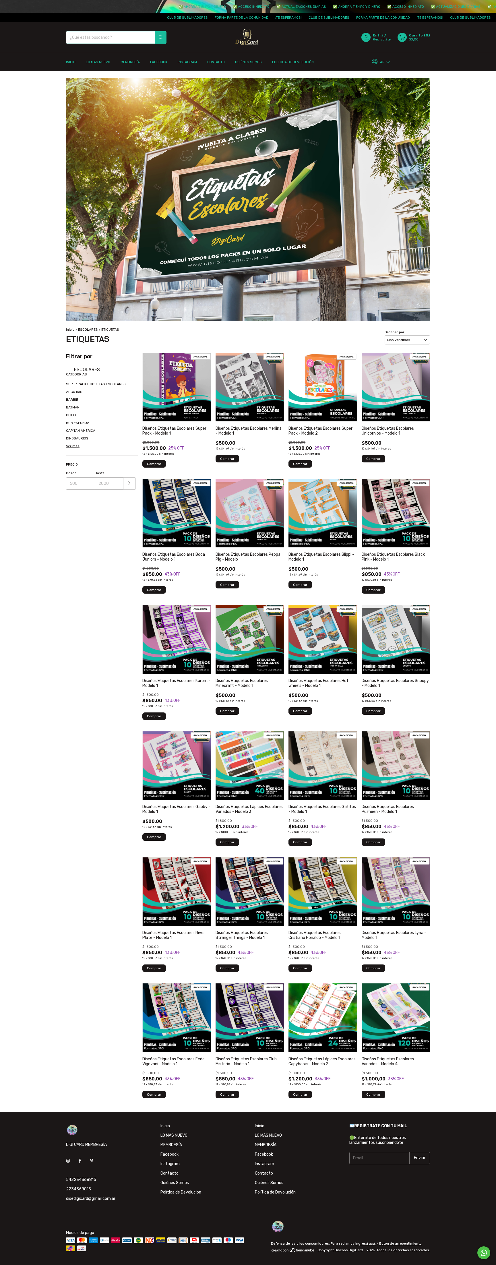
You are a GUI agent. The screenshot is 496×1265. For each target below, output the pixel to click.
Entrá (378, 35)
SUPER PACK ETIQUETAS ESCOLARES (96, 384)
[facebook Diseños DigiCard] (80, 1161)
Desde (71, 473)
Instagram (187, 62)
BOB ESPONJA (77, 423)
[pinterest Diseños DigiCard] (92, 1161)
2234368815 (78, 1189)
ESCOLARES (88, 330)
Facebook (158, 62)
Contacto (216, 62)
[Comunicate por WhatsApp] (483, 1252)
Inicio (70, 62)
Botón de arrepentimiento (400, 1243)
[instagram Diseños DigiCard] (68, 1161)
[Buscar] (160, 37)
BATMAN (73, 407)
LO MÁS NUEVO (98, 62)
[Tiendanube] (293, 1251)
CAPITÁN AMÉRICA (80, 431)
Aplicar (129, 483)
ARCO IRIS (74, 392)
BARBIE (72, 400)
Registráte (382, 39)
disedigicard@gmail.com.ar (90, 1198)
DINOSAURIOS (77, 438)
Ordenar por (394, 332)
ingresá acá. (365, 1243)
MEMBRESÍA (130, 62)
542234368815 (81, 1179)
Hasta (99, 473)
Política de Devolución (293, 62)
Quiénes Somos (248, 62)
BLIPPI (71, 415)
